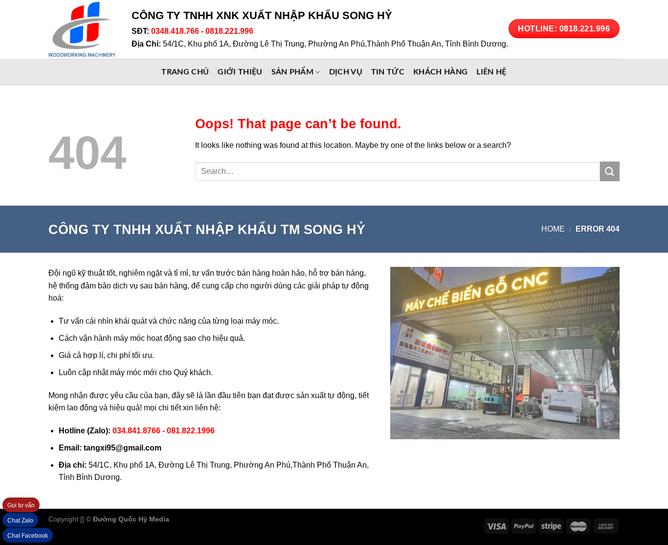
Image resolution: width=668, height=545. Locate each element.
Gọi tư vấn (21, 505)
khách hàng (440, 72)
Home (553, 229)
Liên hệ (491, 72)
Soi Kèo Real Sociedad (251, 519)
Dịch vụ (345, 72)
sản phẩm (292, 72)
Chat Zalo (20, 520)
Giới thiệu (240, 72)
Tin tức (387, 72)
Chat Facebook (27, 535)
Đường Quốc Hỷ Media (131, 519)
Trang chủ (185, 72)
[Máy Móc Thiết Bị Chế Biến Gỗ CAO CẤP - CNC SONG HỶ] (82, 29)
